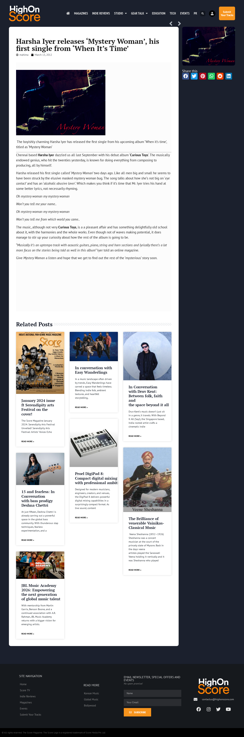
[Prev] (172, 24)
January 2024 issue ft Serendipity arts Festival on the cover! (38, 407)
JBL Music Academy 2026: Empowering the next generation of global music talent (40, 592)
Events (185, 13)
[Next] (178, 24)
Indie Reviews (101, 13)
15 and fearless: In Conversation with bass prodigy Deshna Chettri (38, 498)
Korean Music (91, 693)
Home (23, 684)
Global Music (91, 699)
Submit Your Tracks (30, 714)
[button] (202, 13)
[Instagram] (208, 709)
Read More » (27, 441)
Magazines (81, 13)
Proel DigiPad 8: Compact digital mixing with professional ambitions (100, 478)
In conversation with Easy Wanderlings (93, 370)
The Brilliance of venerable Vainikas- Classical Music (146, 523)
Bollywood (90, 705)
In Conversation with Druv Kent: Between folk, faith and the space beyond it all (149, 395)
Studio (118, 13)
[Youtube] (228, 709)
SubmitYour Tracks (227, 13)
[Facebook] (198, 709)
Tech (173, 13)
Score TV (25, 690)
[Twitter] (218, 709)
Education (158, 13)
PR (195, 13)
